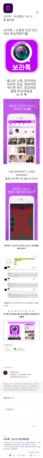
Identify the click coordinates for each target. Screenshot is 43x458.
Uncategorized (23, 386)
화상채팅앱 (14, 386)
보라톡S (9, 388)
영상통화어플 (24, 388)
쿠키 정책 (14, 449)
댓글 (33, 426)
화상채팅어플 (32, 390)
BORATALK (19, 384)
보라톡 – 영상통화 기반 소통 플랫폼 (18, 17)
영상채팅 (31, 388)
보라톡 (35, 384)
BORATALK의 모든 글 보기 (18, 377)
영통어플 (11, 390)
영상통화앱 (15, 388)
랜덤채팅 (29, 384)
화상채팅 (17, 390)
